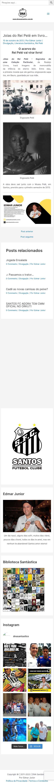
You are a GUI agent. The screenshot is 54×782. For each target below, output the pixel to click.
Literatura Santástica (24, 43)
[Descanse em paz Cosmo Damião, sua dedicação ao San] (39, 705)
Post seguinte (27, 237)
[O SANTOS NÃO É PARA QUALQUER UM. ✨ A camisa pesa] (14, 655)
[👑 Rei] (14, 680)
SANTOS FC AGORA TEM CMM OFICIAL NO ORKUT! (25, 305)
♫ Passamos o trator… (20, 274)
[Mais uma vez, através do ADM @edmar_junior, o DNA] (14, 705)
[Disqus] (27, 355)
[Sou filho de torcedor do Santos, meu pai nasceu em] (39, 680)
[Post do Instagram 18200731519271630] (14, 729)
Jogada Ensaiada (16, 260)
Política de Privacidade (16, 781)
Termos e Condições (38, 781)
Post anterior (27, 232)
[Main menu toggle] (48, 14)
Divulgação (8, 43)
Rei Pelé (39, 43)
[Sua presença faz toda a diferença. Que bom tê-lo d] (39, 655)
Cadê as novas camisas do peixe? (27, 289)
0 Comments (11, 264)
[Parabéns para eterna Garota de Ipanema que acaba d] (39, 729)
